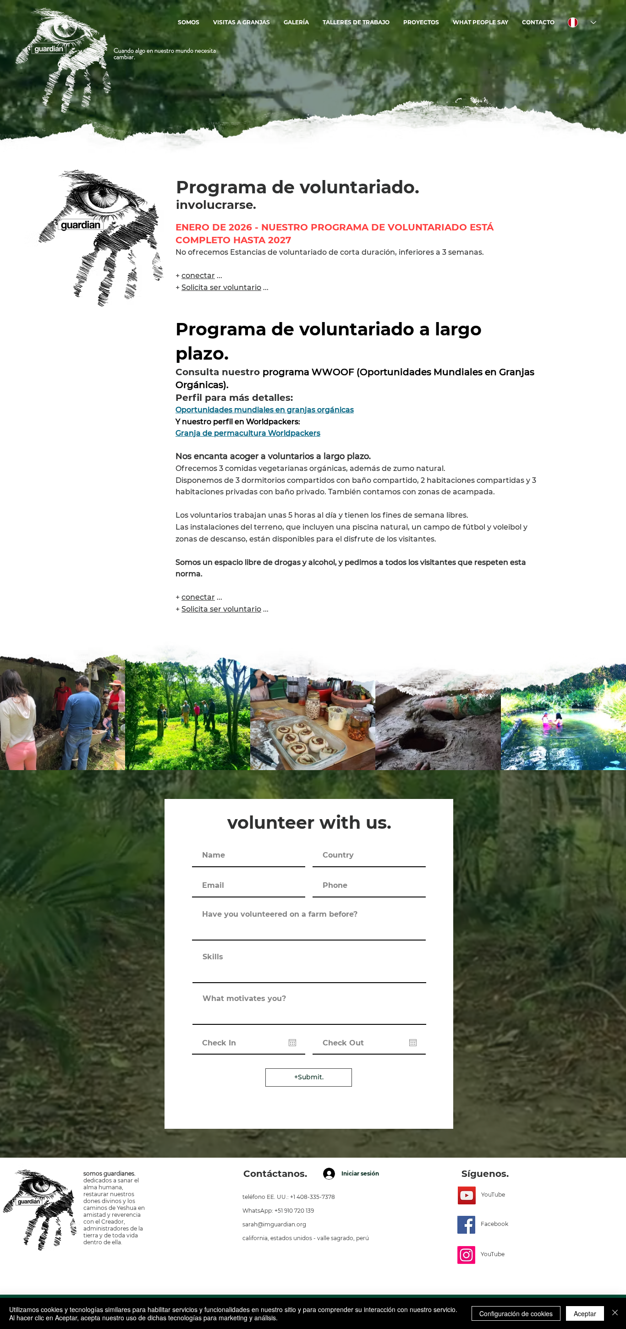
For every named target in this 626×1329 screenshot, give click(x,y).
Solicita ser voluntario (221, 609)
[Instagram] (466, 1255)
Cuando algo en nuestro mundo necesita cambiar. (165, 53)
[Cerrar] (615, 1313)
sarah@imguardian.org (274, 1224)
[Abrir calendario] (292, 1042)
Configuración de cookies (516, 1313)
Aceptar (585, 1313)
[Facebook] (466, 1225)
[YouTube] (467, 1195)
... (201, 597)
